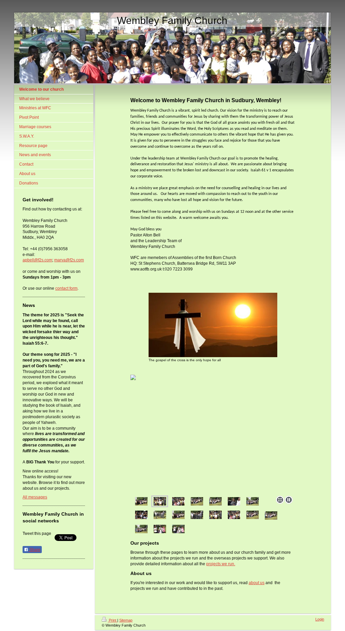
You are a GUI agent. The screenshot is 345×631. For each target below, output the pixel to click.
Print (112, 620)
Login (319, 619)
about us (256, 582)
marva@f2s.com (69, 260)
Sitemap (125, 620)
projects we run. (220, 564)
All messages (35, 497)
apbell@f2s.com (37, 260)
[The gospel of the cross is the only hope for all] (213, 325)
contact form (66, 288)
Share (34, 549)
